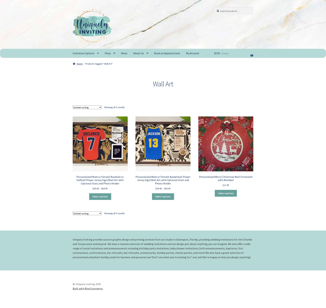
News (124, 53)
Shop (108, 53)
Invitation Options (83, 53)
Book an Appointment (167, 53)
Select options (100, 196)
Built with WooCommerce (88, 288)
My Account (192, 53)
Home (80, 63)
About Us (138, 53)
